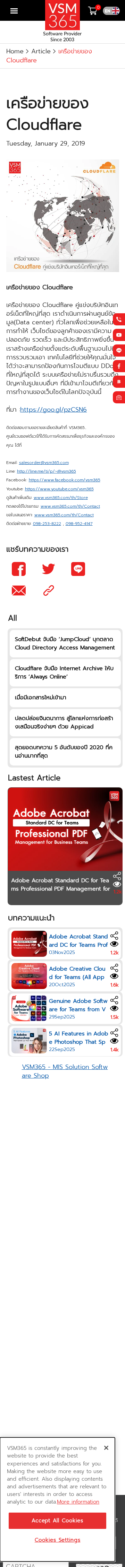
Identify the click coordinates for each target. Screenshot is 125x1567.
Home (15, 51)
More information (78, 1502)
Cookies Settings (58, 1540)
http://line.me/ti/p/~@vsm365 (46, 471)
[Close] (106, 1447)
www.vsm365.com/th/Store (61, 498)
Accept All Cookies (57, 1520)
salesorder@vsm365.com (44, 463)
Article (41, 51)
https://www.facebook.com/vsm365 (64, 480)
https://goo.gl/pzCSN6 (53, 409)
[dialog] (57, 1499)
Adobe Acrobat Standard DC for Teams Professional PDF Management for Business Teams (60, 888)
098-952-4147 (79, 524)
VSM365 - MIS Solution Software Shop (65, 1071)
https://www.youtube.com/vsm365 (59, 489)
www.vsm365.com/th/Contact (70, 506)
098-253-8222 (47, 524)
